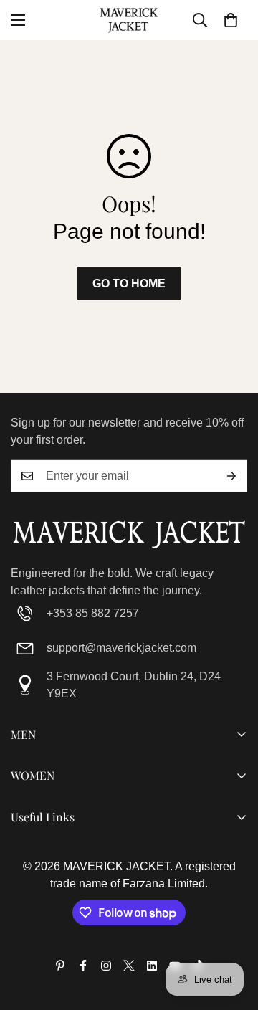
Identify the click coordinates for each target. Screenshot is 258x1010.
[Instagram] (106, 965)
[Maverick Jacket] (129, 20)
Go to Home (129, 283)
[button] (230, 20)
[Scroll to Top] (232, 934)
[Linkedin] (152, 965)
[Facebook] (83, 965)
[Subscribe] (231, 475)
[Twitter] (129, 965)
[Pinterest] (60, 965)
